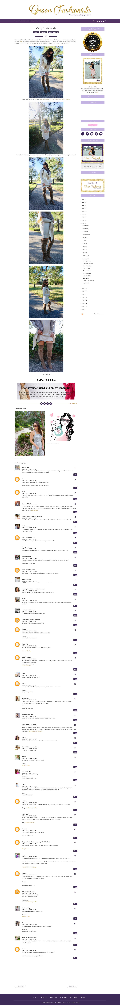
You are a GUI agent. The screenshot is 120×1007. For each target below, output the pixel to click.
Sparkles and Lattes (27, 714)
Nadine (24, 492)
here (36, 99)
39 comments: (73, 403)
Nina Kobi (25, 644)
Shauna (24, 873)
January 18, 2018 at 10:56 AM (29, 748)
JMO (23, 673)
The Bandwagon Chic (28, 891)
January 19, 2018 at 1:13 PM (29, 909)
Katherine (25, 949)
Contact (47, 20)
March (84, 252)
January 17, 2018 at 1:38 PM (29, 621)
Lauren (24, 629)
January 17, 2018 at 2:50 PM (29, 675)
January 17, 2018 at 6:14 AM (29, 469)
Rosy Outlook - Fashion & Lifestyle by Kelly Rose (36, 842)
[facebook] (93, 21)
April (84, 249)
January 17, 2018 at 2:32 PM (29, 631)
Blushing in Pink (86, 261)
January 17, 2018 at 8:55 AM (29, 527)
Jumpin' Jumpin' (19, 458)
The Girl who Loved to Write (30, 747)
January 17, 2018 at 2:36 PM (29, 645)
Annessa (24, 923)
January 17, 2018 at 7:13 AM (29, 518)
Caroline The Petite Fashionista (31, 619)
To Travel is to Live (87, 273)
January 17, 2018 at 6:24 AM (29, 480)
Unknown (25, 479)
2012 (83, 303)
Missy (23, 598)
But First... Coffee (53, 443)
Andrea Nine (25, 467)
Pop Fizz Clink (86, 283)
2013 (83, 300)
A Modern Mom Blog (32, 808)
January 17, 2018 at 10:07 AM (29, 571)
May (84, 246)
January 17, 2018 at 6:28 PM (29, 716)
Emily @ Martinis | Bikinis (29, 724)
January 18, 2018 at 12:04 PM (29, 786)
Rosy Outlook (25, 849)
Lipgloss (68, 99)
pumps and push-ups (27, 692)
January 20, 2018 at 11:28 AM (29, 924)
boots (21, 41)
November (85, 228)
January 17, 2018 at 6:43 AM (29, 505)
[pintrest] (99, 21)
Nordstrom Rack (53, 32)
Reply (75, 474)
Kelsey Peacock (26, 556)
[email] (103, 21)
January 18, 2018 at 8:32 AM (29, 739)
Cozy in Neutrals (86, 270)
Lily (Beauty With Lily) (28, 537)
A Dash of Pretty (26, 579)
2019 (83, 220)
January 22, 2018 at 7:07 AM (29, 950)
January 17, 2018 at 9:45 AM (29, 548)
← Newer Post (20, 986)
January (85, 258)
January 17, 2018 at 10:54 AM (29, 581)
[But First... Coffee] (62, 426)
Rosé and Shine (86, 275)
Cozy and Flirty (86, 268)
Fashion (32, 20)
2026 (83, 199)
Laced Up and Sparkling (88, 280)
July (84, 240)
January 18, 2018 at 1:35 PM (29, 815)
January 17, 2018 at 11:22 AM (29, 590)
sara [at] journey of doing (29, 937)
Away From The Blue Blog (29, 867)
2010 (83, 309)
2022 (83, 211)
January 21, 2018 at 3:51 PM (29, 939)
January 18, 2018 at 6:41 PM (29, 843)
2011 (83, 306)
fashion (36, 32)
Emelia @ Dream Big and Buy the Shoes (33, 589)
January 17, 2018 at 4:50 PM (29, 700)
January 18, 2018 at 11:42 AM (29, 773)
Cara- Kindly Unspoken (28, 569)
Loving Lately (86, 278)
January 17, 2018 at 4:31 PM (29, 685)
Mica (23, 855)
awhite (24, 756)
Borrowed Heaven (29, 822)
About (20, 20)
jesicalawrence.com (73, 1002)
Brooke (24, 683)
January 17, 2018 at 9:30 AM (29, 539)
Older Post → (72, 986)
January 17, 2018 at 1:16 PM (29, 611)
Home (15, 20)
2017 (83, 288)
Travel (26, 20)
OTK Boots (46, 99)
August (85, 237)
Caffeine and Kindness (88, 263)
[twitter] (95, 21)
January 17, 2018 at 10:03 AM (29, 558)
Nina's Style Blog (26, 651)
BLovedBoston (26, 503)
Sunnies (52, 99)
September (85, 234)
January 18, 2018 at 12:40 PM (29, 802)
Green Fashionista (53, 1002)
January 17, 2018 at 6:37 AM (29, 493)
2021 (83, 214)
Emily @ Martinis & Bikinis (35, 731)
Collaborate (39, 20)
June (84, 243)
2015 (83, 294)
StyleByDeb (25, 698)
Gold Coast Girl (26, 771)
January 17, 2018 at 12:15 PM (29, 600)
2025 (83, 202)
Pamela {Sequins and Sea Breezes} (32, 516)
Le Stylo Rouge (26, 765)
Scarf (63, 99)
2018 (83, 223)
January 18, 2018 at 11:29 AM (29, 758)
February (85, 255)
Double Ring (58, 99)
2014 (83, 297)
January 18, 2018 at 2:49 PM (29, 830)
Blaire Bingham (26, 657)
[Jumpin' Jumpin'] (30, 433)
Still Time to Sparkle (87, 266)
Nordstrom (43, 32)
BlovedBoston (34, 510)
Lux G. (24, 737)
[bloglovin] (101, 21)
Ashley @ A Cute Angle (28, 610)
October (85, 231)
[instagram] (97, 21)
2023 (83, 208)
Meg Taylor (25, 814)
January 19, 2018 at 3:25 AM (29, 893)
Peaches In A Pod (26, 666)
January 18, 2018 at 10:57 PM (29, 856)
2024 (83, 205)
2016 (83, 291)
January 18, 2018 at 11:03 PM (29, 875)
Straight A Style (26, 908)
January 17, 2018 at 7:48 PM (29, 726)
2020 (83, 217)
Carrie (23, 784)
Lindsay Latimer (26, 526)
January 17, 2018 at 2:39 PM (29, 659)
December (85, 225)
